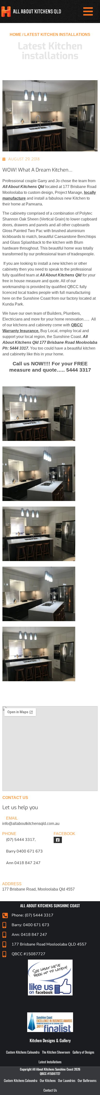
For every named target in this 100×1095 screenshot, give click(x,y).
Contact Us (50, 1090)
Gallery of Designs (83, 1052)
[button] (88, 11)
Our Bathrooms (87, 1080)
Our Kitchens (48, 1080)
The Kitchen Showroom (56, 1052)
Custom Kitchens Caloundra (23, 1052)
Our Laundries (66, 1080)
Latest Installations (50, 1061)
